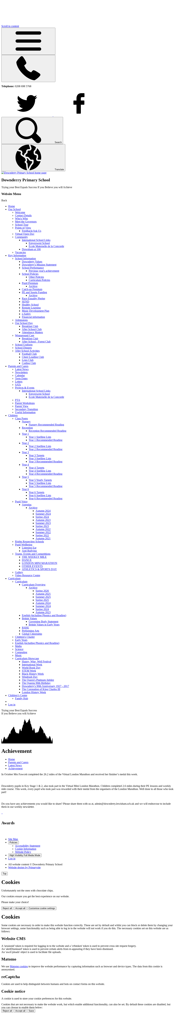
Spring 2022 (42, 535)
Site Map (13, 839)
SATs (18, 384)
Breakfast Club (30, 326)
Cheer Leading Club (33, 356)
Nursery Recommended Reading (46, 424)
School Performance (33, 267)
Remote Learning (31, 307)
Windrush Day (30, 676)
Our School (14, 209)
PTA (17, 400)
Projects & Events (24, 387)
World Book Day (31, 667)
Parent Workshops (25, 403)
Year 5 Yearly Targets (40, 480)
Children (13, 415)
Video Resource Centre (27, 575)
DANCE (27, 560)
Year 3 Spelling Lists (40, 458)
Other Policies (36, 277)
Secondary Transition (26, 409)
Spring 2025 (42, 600)
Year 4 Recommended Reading (45, 473)
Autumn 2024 (43, 510)
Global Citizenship (32, 633)
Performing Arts (30, 630)
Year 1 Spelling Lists (40, 436)
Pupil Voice (21, 501)
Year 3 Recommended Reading (45, 461)
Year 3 (25, 452)
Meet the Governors (26, 221)
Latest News (22, 369)
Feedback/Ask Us (31, 230)
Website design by (24, 867)
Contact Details (23, 215)
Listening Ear (29, 547)
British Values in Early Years (44, 624)
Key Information (17, 255)
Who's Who (21, 218)
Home (11, 206)
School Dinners (23, 347)
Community (21, 237)
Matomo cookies (19, 966)
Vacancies (20, 252)
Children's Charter (25, 636)
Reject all (7, 908)
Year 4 (25, 464)
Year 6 (25, 489)
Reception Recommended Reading (47, 430)
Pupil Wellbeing (23, 544)
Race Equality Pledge (33, 298)
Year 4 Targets (36, 467)
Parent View (21, 406)
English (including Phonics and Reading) (44, 615)
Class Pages (21, 418)
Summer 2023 (43, 523)
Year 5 (25, 476)
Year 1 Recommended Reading (45, 440)
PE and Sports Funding (34, 292)
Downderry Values (32, 261)
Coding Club (29, 363)
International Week (32, 664)
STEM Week (29, 670)
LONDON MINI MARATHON (39, 563)
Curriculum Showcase (27, 658)
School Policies (30, 273)
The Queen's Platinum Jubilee (38, 680)
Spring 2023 (42, 526)
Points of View (23, 227)
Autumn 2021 (43, 538)
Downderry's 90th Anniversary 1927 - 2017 (45, 686)
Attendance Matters (32, 332)
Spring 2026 (42, 590)
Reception (27, 427)
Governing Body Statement (43, 621)
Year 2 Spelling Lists (40, 446)
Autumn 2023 (43, 520)
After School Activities (27, 350)
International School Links (36, 240)
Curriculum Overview (34, 584)
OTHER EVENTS (32, 566)
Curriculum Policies (39, 280)
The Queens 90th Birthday (36, 683)
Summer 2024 (43, 513)
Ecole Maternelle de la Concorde (46, 246)
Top (4, 873)
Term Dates (21, 378)
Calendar (20, 375)
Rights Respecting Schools (29, 541)
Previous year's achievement (44, 270)
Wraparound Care (24, 335)
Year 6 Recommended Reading (45, 498)
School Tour (21, 224)
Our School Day (24, 323)
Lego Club (27, 360)
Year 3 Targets (36, 455)
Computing (21, 652)
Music (18, 655)
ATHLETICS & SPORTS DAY (39, 569)
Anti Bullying (29, 550)
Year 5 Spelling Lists (40, 483)
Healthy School (30, 304)
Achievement (15, 768)
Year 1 (25, 433)
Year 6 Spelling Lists (40, 495)
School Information (25, 258)
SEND (25, 301)
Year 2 (25, 443)
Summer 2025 (43, 596)
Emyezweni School (39, 243)
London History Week (34, 692)
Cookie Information (25, 848)
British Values (29, 618)
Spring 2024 (42, 516)
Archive (33, 286)
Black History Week (33, 673)
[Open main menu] (28, 41)
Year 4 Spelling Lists (40, 470)
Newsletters (21, 372)
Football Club (29, 353)
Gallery (19, 572)
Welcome (20, 212)
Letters (18, 381)
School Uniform (23, 344)
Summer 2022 (43, 532)
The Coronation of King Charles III (41, 689)
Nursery (26, 421)
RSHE (25, 627)
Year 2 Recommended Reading (45, 449)
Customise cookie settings (42, 908)
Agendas (26, 504)
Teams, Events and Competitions (32, 553)
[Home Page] (23, 172)
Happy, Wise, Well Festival (36, 661)
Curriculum (14, 578)
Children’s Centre (17, 695)
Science (19, 649)
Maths (18, 646)
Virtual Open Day (24, 233)
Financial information (33, 316)
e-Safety (26, 313)
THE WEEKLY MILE (34, 556)
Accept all (20, 908)
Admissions (21, 320)
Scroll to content (10, 26)
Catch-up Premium (32, 289)
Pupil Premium (30, 283)
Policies (13, 842)
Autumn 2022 (43, 529)
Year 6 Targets (36, 492)
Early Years (21, 640)
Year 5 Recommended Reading (45, 486)
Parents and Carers (18, 366)
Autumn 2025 (43, 593)
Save (31, 1011)
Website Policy (23, 851)
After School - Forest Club (36, 341)
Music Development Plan (35, 310)
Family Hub (21, 698)
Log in (11, 704)
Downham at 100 (31, 249)
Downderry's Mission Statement (39, 264)
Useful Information (25, 412)
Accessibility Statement (27, 845)
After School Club (32, 329)
